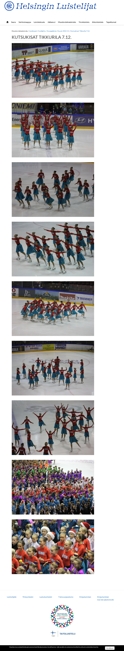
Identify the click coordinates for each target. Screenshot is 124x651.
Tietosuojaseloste (65, 597)
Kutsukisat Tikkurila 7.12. (80, 31)
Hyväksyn (109, 648)
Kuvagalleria (51, 31)
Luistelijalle (11, 597)
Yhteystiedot (27, 597)
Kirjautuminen (85, 597)
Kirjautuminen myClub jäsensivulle (105, 598)
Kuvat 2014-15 (63, 31)
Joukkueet (33, 31)
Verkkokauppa (25, 22)
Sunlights (42, 31)
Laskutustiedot (45, 597)
